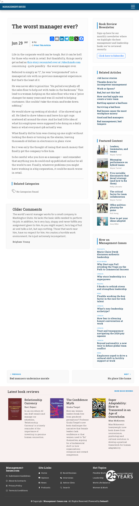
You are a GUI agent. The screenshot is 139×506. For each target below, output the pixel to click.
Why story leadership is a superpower (111, 278)
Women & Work (100, 488)
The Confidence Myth (77, 401)
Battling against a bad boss (112, 102)
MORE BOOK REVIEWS (123, 391)
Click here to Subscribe (111, 55)
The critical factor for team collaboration (118, 194)
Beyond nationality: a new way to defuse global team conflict (112, 346)
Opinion (45, 478)
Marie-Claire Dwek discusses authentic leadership (108, 254)
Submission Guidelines (19, 476)
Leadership (98, 478)
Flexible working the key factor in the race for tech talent (111, 299)
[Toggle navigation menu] (133, 7)
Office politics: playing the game (118, 207)
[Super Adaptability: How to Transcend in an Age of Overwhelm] (100, 424)
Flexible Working (101, 473)
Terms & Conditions (18, 490)
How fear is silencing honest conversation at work (110, 321)
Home (44, 473)
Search (66, 488)
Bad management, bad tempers (109, 122)
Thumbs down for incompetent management (112, 83)
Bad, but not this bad (108, 92)
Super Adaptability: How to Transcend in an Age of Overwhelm (119, 408)
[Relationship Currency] (16, 419)
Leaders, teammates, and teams (119, 149)
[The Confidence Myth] (58, 428)
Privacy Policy (15, 486)
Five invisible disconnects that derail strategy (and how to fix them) (119, 178)
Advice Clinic (69, 483)
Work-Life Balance (101, 483)
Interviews (68, 478)
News (43, 483)
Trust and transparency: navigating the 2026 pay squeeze (110, 333)
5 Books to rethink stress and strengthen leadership (112, 287)
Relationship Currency (33, 401)
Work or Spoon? (106, 88)
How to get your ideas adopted (119, 219)
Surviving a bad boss (108, 107)
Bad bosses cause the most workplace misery (112, 112)
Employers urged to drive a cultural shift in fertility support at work (112, 358)
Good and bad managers (110, 117)
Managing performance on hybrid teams (119, 162)
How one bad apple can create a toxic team (110, 97)
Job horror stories (107, 78)
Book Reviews (69, 473)
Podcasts (45, 488)
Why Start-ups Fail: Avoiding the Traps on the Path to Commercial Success (113, 267)
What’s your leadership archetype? (110, 310)
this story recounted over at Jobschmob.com (53, 62)
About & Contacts (17, 481)
